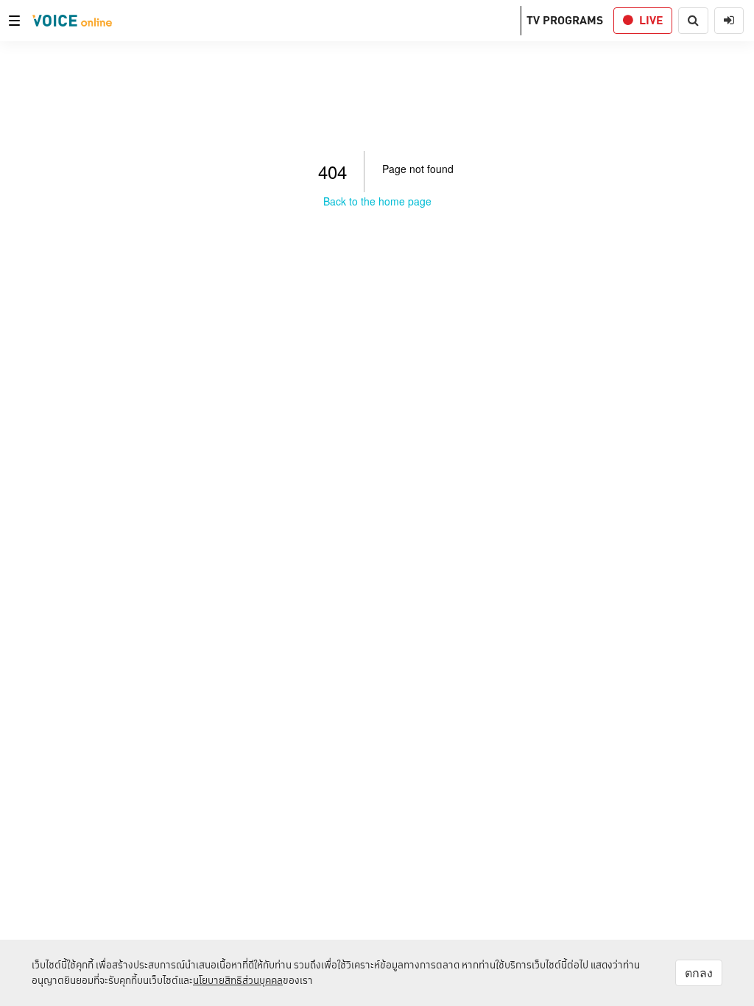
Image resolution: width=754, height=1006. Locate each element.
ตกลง (699, 972)
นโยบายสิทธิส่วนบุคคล (238, 980)
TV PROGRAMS (564, 20)
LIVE (651, 20)
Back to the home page (377, 201)
